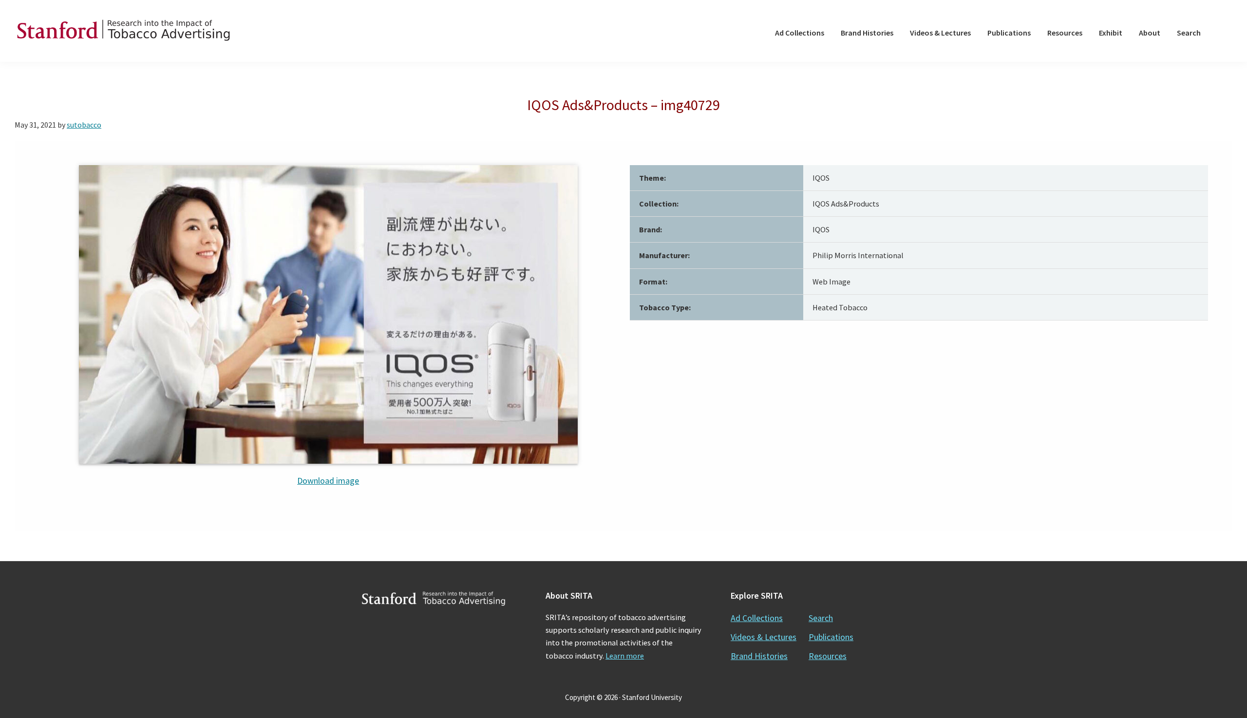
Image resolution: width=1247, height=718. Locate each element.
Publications (831, 636)
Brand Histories (759, 655)
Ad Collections (757, 618)
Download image (328, 480)
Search (821, 618)
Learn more (624, 656)
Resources (828, 655)
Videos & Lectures (763, 636)
